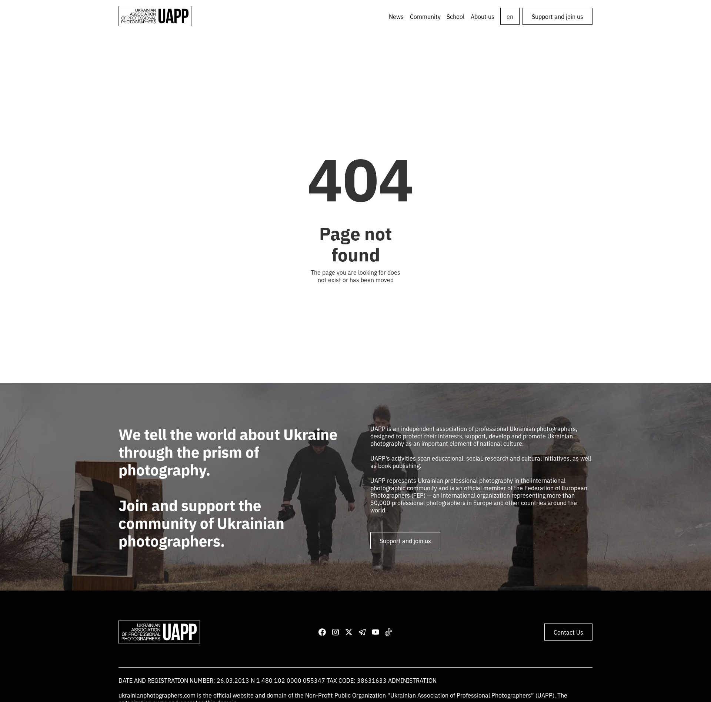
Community (425, 16)
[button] (425, 16)
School (455, 16)
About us (482, 16)
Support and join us (557, 16)
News (396, 16)
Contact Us (568, 632)
